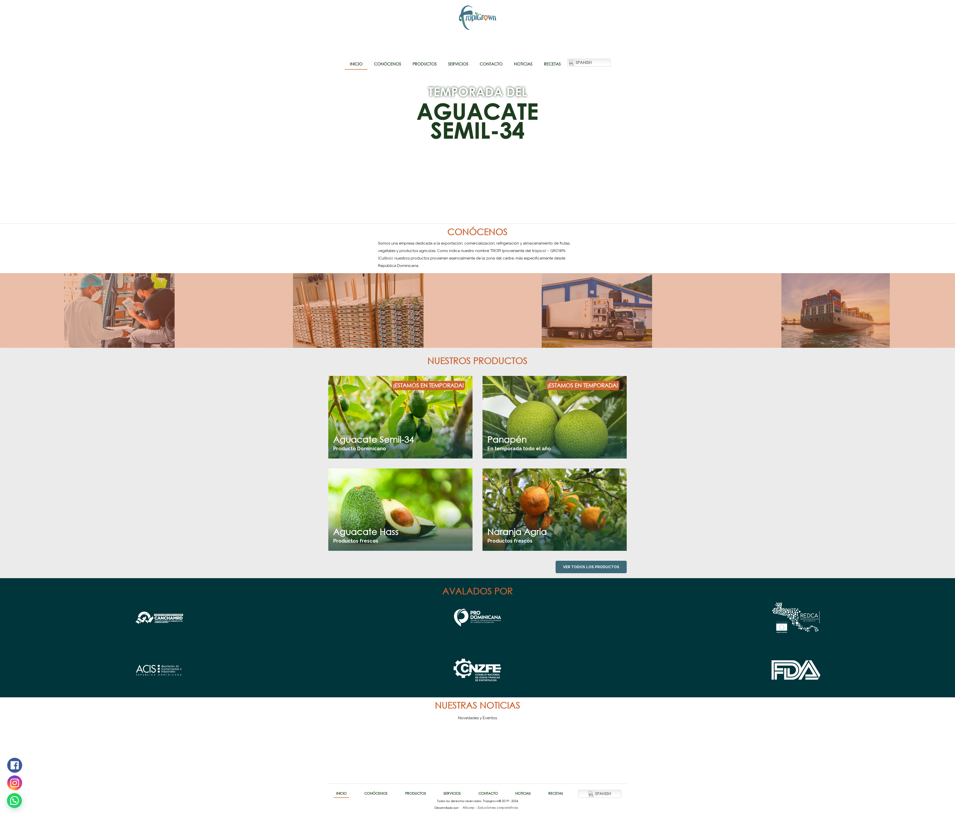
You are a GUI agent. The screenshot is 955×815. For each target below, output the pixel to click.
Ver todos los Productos (591, 567)
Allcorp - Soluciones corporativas (490, 807)
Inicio (356, 63)
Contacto (491, 63)
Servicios (458, 63)
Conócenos (387, 63)
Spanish (583, 62)
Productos (425, 63)
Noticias (523, 63)
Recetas (552, 63)
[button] (14, 800)
